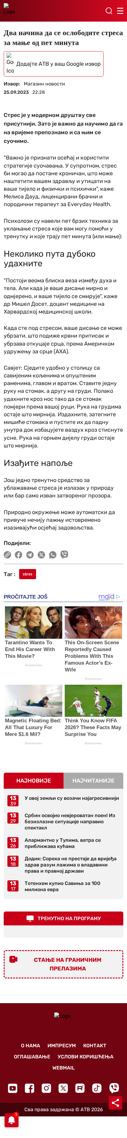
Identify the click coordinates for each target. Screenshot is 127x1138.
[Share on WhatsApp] (53, 555)
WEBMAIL (63, 1068)
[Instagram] (46, 1088)
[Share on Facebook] (19, 555)
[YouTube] (12, 1088)
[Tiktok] (97, 1088)
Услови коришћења (85, 1057)
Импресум (61, 1046)
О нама (30, 1046)
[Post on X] (41, 555)
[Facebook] (29, 1088)
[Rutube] (80, 1088)
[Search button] (108, 10)
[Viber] (114, 1088)
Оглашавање (32, 1057)
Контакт (94, 1046)
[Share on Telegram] (30, 555)
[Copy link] (7, 555)
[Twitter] (63, 1088)
